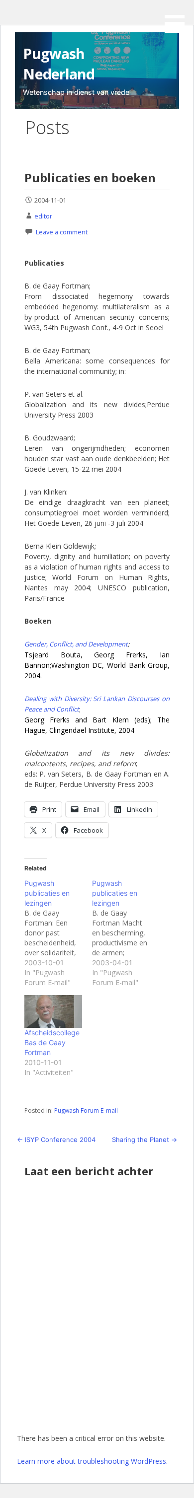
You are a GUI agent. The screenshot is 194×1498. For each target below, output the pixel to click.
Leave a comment (62, 231)
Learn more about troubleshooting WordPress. (92, 1461)
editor (43, 216)
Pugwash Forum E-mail (86, 1110)
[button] (178, 18)
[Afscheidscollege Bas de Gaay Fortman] (53, 1011)
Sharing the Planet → (144, 1139)
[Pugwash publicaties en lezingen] (58, 933)
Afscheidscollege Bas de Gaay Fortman (52, 1042)
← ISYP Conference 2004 (56, 1139)
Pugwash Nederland (59, 63)
